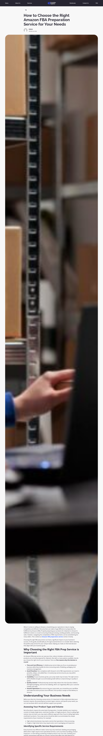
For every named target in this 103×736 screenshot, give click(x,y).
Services (29, 3)
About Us (17, 3)
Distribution (73, 3)
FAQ (97, 3)
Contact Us (86, 3)
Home (6, 3)
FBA (26, 10)
